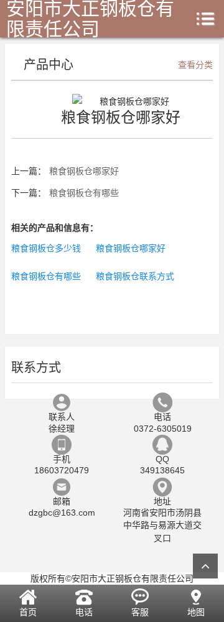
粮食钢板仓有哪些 (84, 193)
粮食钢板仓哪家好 (84, 171)
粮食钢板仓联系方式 (135, 276)
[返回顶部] (205, 566)
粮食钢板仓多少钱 (46, 248)
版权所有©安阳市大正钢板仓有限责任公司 (112, 578)
